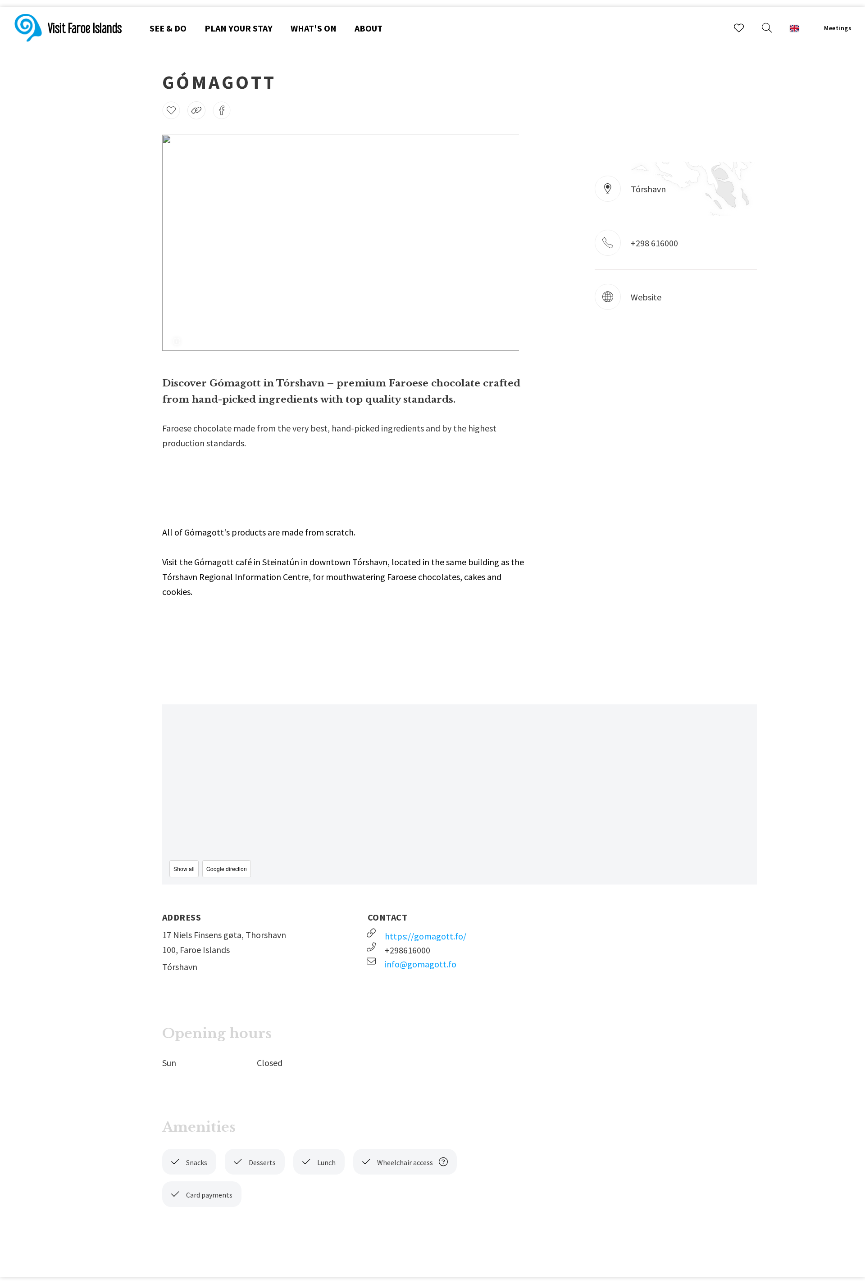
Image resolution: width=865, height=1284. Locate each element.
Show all (184, 868)
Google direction (226, 868)
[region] (459, 794)
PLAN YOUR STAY (239, 28)
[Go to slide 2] (346, 322)
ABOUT (368, 28)
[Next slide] (500, 243)
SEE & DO (168, 28)
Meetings (837, 28)
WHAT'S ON (314, 28)
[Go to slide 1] (334, 322)
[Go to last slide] (181, 243)
